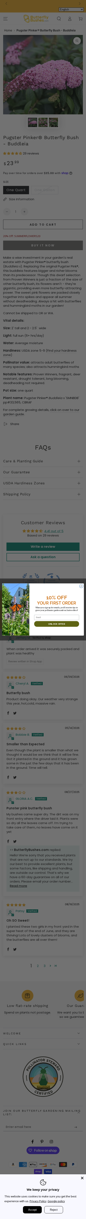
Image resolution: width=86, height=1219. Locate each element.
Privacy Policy (38, 1201)
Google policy (56, 1201)
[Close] (82, 1178)
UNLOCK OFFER (56, 624)
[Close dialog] (81, 586)
